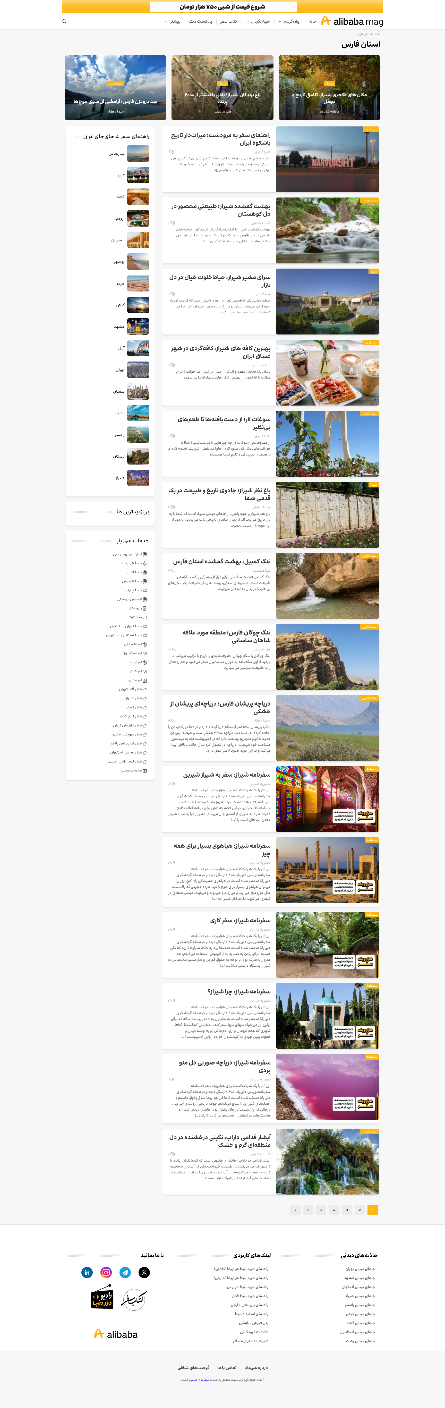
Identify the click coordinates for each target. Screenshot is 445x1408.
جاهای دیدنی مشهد (359, 1278)
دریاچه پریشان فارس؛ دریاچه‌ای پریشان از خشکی (220, 708)
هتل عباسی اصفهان (126, 752)
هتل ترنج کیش (130, 716)
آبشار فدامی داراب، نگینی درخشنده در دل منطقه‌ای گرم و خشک (220, 1141)
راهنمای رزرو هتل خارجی (249, 1305)
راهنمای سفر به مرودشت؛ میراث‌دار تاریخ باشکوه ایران (221, 139)
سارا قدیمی (262, 294)
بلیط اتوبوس (132, 581)
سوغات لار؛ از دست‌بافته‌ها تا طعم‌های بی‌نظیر (224, 423)
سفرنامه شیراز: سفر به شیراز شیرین (227, 775)
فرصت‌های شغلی (193, 1368)
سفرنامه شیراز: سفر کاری (240, 921)
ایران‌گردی (292, 21)
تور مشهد (135, 680)
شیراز (329, 83)
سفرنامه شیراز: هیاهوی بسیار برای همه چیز (222, 850)
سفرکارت (136, 617)
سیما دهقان (262, 507)
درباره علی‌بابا (256, 1368)
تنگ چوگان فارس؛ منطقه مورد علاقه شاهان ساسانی (226, 637)
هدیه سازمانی (132, 770)
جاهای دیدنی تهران (360, 1269)
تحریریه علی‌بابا (260, 783)
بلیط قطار (135, 572)
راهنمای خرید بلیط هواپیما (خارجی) (241, 1278)
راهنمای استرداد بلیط (251, 1314)
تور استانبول (132, 653)
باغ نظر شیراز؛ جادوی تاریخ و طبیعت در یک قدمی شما (219, 494)
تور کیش (136, 671)
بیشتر (175, 21)
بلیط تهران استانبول (126, 626)
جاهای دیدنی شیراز (360, 1296)
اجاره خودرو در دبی (128, 554)
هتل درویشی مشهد (127, 734)
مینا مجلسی (262, 365)
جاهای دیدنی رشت (360, 1341)
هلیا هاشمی (261, 649)
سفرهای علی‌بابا (199, 1379)
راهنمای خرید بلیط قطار (250, 1296)
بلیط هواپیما (132, 563)
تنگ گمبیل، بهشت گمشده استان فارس (222, 562)
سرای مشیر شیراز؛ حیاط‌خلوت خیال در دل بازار (220, 281)
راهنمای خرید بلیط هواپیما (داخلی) (241, 1269)
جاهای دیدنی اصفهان (358, 1287)
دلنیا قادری (263, 151)
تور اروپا (136, 662)
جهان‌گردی (260, 21)
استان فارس (369, 200)
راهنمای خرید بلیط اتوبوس (247, 1287)
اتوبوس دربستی (130, 599)
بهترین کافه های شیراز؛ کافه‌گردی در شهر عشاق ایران (221, 352)
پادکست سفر (200, 21)
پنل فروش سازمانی (253, 1323)
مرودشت (115, 83)
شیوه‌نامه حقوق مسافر (250, 1341)
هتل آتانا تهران (131, 689)
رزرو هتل (136, 608)
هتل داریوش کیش (128, 725)
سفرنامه (371, 769)
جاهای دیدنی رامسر (360, 1305)
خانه (312, 21)
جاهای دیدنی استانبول (357, 1332)
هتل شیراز (134, 698)
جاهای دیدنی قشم (360, 1323)
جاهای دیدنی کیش (360, 1314)
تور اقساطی (133, 644)
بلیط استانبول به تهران (124, 635)
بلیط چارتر (134, 590)
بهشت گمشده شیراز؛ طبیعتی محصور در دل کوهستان (221, 210)
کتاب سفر (228, 21)
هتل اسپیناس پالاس (126, 743)
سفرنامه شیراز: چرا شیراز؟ (239, 992)
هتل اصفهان (132, 707)
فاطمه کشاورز (261, 223)
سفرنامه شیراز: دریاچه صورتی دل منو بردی (225, 1067)
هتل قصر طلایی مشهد (125, 761)
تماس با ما (227, 1368)
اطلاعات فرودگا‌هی (254, 1332)
